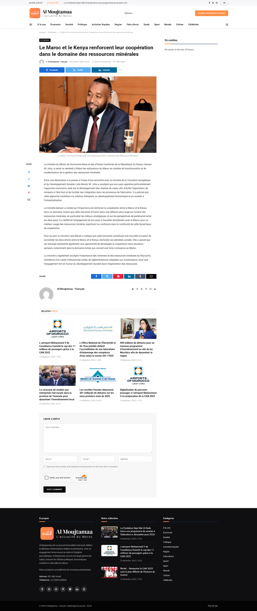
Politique (82, 24)
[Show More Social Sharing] (120, 70)
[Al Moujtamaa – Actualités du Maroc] (50, 13)
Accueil (42, 32)
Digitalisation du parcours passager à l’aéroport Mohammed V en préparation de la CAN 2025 (138, 393)
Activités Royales (101, 24)
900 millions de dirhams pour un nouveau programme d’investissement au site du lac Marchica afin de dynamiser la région (137, 349)
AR (224, 3)
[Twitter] (29, 179)
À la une (41, 24)
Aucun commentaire (103, 62)
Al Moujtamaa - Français (57, 62)
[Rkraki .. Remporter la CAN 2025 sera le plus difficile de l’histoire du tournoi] (109, 572)
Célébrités (193, 24)
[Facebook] (29, 172)
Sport (157, 24)
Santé (146, 24)
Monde (167, 24)
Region (118, 24)
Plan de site (213, 606)
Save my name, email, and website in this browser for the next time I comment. (82, 466)
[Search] (226, 24)
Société (69, 24)
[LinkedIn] (29, 186)
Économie (55, 24)
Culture (180, 24)
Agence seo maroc (100, 606)
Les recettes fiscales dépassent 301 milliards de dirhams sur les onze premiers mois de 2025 (97, 393)
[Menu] (31, 24)
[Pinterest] (29, 192)
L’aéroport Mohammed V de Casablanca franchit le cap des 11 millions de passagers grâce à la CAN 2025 (97, 3)
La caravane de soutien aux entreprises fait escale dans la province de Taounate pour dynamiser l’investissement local (56, 394)
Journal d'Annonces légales (212, 13)
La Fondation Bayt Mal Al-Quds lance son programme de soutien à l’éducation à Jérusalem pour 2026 (137, 531)
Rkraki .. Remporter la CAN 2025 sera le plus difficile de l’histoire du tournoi (137, 571)
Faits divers (133, 24)
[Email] (29, 199)
